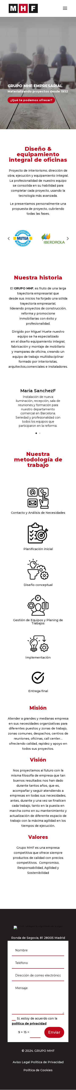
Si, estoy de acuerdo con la (34, 1021)
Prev (8, 238)
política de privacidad (29, 1023)
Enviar (54, 1032)
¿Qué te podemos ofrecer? (31, 100)
